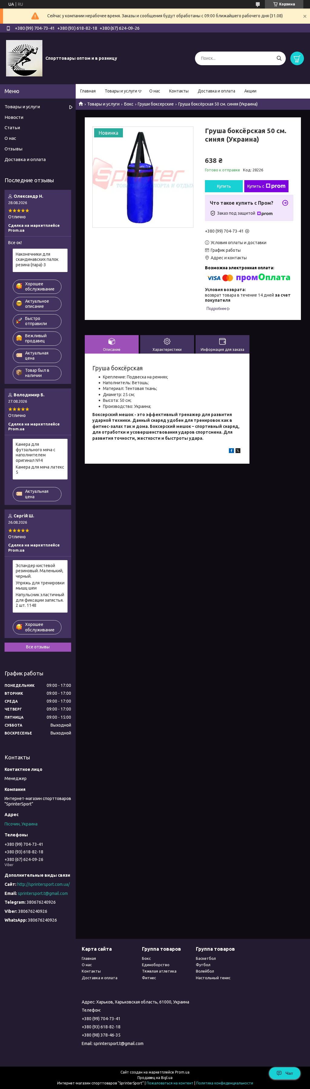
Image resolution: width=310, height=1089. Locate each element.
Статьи (12, 127)
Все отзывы (38, 646)
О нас (154, 91)
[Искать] (279, 58)
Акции (250, 91)
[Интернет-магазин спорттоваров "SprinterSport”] (24, 57)
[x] (238, 451)
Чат (289, 1073)
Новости (14, 117)
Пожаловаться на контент (170, 1083)
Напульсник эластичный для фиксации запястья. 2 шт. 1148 (40, 600)
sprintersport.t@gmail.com (43, 893)
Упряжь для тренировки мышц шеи (40, 585)
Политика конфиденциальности (224, 1083)
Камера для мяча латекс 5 (40, 470)
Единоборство (156, 965)
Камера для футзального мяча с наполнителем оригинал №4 (35, 452)
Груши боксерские (156, 104)
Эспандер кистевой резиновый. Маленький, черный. (39, 571)
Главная (88, 91)
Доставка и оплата (216, 91)
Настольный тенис (213, 978)
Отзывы (13, 148)
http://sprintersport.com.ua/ (43, 884)
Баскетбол (206, 958)
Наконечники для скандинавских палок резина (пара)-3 (37, 259)
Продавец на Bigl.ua (155, 1078)
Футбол (203, 965)
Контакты (179, 91)
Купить (224, 186)
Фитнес (149, 978)
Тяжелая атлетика (159, 971)
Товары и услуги (121, 91)
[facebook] (231, 451)
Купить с (255, 186)
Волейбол (205, 971)
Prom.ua (182, 1072)
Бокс (129, 104)
